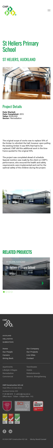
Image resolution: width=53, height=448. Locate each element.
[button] (49, 11)
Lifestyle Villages (10, 370)
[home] (10, 10)
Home (5, 348)
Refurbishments (33, 373)
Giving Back (8, 358)
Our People (8, 352)
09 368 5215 (8, 394)
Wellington (8, 339)
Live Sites (30, 355)
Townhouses (31, 367)
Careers (6, 355)
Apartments (8, 367)
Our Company (32, 348)
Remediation (8, 373)
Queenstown (8, 342)
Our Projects (32, 352)
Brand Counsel (41, 439)
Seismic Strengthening (36, 376)
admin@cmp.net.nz (23, 394)
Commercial (8, 376)
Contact (30, 358)
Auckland (7, 335)
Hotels (29, 370)
